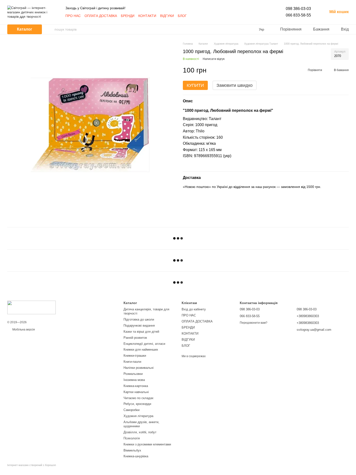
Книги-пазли (132, 361)
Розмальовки (133, 374)
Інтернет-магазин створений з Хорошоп (31, 465)
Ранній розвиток (135, 337)
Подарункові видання (139, 325)
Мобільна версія (23, 329)
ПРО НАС (73, 16)
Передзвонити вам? (253, 322)
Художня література (138, 416)
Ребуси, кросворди (137, 404)
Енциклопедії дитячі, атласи (144, 344)
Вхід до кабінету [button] (194, 309)
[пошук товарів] (50, 29)
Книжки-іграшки (135, 355)
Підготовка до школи (139, 319)
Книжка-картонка (136, 386)
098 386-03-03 (298, 9)
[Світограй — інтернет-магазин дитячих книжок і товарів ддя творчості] (31, 307)
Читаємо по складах (139, 398)
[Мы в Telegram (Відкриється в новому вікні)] (205, 16)
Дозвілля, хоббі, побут (140, 432)
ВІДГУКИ (167, 16)
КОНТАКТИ (147, 16)
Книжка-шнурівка (136, 456)
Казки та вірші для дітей (141, 331)
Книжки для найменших (141, 349)
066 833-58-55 (298, 15)
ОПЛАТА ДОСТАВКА (101, 16)
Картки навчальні (136, 392)
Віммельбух (132, 450)
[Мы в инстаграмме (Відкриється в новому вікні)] (199, 16)
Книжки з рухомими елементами (147, 444)
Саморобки (131, 410)
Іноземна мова (134, 380)
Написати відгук (213, 59)
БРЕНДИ (127, 16)
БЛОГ (182, 16)
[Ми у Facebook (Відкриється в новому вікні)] (193, 16)
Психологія (132, 438)
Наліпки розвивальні (139, 368)
